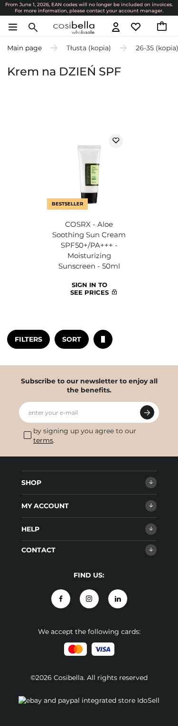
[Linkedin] (117, 598)
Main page (24, 48)
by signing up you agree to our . (84, 436)
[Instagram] (89, 598)
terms (43, 440)
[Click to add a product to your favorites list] (116, 141)
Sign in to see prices (89, 289)
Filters (28, 339)
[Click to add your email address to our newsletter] (147, 412)
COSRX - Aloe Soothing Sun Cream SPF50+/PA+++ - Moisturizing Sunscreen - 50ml (89, 245)
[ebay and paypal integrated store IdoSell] (89, 700)
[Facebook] (60, 598)
